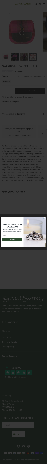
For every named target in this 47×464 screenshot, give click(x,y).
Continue (12, 239)
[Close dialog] (44, 218)
